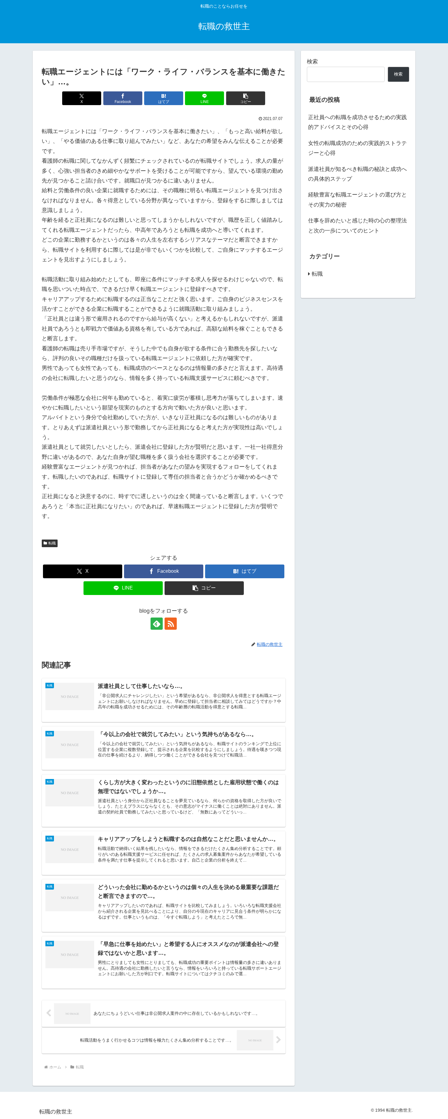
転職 (52, 543)
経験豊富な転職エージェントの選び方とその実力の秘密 (357, 199)
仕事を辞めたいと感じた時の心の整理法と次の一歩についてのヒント (357, 225)
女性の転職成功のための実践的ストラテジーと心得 (357, 148)
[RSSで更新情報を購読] (171, 624)
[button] (245, 98)
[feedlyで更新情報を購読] (157, 624)
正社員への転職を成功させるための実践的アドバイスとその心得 (357, 122)
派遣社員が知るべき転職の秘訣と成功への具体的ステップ (357, 174)
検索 (312, 61)
